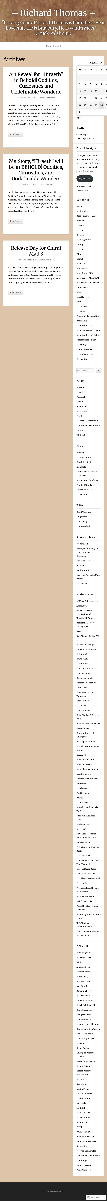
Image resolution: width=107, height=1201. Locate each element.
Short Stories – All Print (87, 335)
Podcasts (80, 311)
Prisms (79, 798)
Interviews (81, 268)
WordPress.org (83, 1170)
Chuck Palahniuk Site (86, 1005)
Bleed (79, 631)
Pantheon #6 (82, 793)
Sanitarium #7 (83, 570)
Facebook (80, 397)
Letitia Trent (82, 1089)
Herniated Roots (84, 462)
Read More (15, 134)
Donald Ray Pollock (85, 1038)
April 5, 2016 (32, 260)
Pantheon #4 (82, 783)
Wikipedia (81, 435)
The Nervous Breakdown (88, 425)
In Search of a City (85, 759)
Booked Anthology (85, 644)
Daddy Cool (81, 687)
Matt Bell (80, 1108)
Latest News (82, 287)
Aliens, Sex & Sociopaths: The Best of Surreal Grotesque (88, 552)
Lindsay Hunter (83, 1098)
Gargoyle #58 (82, 728)
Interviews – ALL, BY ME (87, 278)
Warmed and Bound (85, 896)
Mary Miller (81, 1103)
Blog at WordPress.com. (53, 1191)
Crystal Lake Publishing (87, 1024)
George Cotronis (84, 1066)
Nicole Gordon (83, 1117)
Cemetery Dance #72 (86, 649)
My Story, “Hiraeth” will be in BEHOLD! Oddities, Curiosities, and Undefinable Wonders (36, 170)
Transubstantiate (84, 354)
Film (78, 254)
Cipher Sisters (83, 673)
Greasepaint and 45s (86, 741)
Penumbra (81, 565)
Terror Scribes (83, 855)
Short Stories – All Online (88, 330)
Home (49, 46)
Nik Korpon (81, 1122)
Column (80, 235)
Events (79, 249)
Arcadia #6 (81, 606)
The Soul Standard (85, 349)
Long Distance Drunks (87, 769)
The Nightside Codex (86, 869)
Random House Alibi (86, 1136)
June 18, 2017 (31, 98)
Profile (79, 416)
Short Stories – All (85, 325)
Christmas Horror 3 (85, 668)
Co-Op (79, 230)
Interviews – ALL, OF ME (87, 283)
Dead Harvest (82, 701)
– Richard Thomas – (53, 13)
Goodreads (81, 406)
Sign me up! (84, 178)
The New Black (83, 526)
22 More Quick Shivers (87, 601)
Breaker (80, 221)
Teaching (81, 344)
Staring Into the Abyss (87, 480)
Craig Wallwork (83, 1019)
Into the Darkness (85, 764)
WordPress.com (83, 1165)
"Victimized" (82, 544)
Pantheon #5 (82, 788)
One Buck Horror (84, 561)
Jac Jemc (80, 1079)
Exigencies (81, 517)
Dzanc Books (82, 1048)
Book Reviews (82, 211)
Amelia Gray (82, 976)
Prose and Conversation (87, 316)
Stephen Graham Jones (87, 1151)
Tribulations (82, 359)
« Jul (78, 117)
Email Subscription (87, 148)
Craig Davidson (83, 1015)
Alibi (78, 962)
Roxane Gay (82, 1146)
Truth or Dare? (83, 883)
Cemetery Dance (84, 1000)
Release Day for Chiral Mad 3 (36, 251)
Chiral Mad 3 (82, 659)
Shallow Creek (83, 824)
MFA (78, 292)
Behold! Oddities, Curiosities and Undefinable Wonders (86, 614)
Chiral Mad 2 (82, 654)
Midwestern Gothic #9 (86, 779)
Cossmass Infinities (86, 678)
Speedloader (82, 583)
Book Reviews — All (85, 216)
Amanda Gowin (83, 967)
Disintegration (83, 240)
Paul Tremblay (83, 1132)
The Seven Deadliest (86, 874)
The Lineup (81, 521)
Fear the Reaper (83, 710)
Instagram (81, 411)
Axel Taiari (81, 986)
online (79, 302)
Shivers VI (81, 829)
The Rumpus (82, 1160)
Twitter (81, 128)
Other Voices (82, 306)
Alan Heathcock (83, 957)
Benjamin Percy (83, 991)
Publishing (81, 321)
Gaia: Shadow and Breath (88, 723)
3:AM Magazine (83, 953)
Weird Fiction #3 (84, 901)
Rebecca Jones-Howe (86, 1141)
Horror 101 (81, 755)
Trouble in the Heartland (88, 878)
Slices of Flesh (83, 842)
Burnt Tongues (83, 512)
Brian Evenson (83, 995)
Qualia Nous (82, 802)
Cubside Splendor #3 (86, 683)
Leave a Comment (47, 98)
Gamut (79, 259)
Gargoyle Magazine (85, 1061)
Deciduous (81, 705)
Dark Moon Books (84, 1034)
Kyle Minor (81, 1084)
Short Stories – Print (86, 340)
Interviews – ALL (84, 273)
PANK (79, 1127)
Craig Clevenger (84, 1010)
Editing (80, 244)
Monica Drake (83, 1113)
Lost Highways (83, 774)
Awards (80, 206)
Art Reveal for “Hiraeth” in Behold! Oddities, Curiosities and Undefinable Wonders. (36, 83)
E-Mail (79, 392)
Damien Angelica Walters (88, 1029)
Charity (80, 225)
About (58, 46)
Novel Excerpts (83, 297)
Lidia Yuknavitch (84, 1093)
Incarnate (81, 263)
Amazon (80, 387)
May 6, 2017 (31, 185)
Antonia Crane (83, 981)
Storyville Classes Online (88, 421)
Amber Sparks (83, 972)
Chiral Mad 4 (82, 663)
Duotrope (80, 1043)
